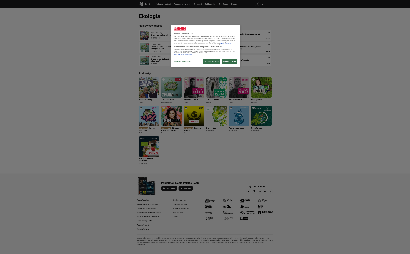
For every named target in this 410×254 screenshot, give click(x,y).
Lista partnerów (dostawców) (183, 54)
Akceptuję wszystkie (229, 61)
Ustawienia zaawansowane (182, 61)
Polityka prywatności (226, 43)
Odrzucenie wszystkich (211, 61)
